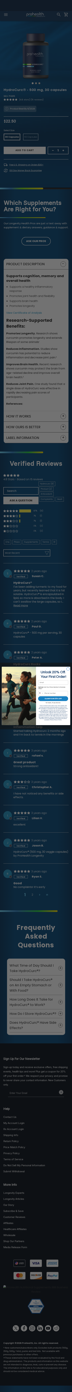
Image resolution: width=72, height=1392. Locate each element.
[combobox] (41, 693)
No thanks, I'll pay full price (53, 702)
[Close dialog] (67, 669)
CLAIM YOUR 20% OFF (53, 699)
